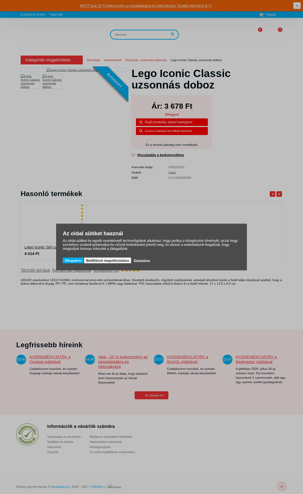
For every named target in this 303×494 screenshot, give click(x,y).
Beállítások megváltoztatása (107, 260)
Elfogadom (73, 260)
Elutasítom (142, 260)
